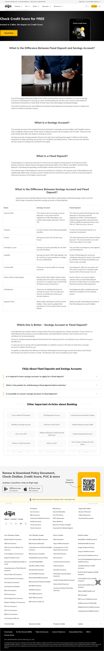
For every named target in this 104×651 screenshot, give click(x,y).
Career (20, 519)
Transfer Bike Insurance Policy (38, 558)
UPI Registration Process (52, 415)
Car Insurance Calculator (12, 586)
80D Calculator (82, 595)
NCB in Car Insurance (11, 614)
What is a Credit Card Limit (21, 443)
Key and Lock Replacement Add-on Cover (15, 563)
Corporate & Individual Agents (63, 528)
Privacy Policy (9, 635)
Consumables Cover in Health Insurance (87, 580)
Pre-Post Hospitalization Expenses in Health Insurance (89, 560)
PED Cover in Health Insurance (87, 599)
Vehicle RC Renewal (59, 554)
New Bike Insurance (35, 585)
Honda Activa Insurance (36, 570)
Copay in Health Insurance (86, 551)
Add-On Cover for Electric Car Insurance (13, 549)
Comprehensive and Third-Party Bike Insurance (40, 549)
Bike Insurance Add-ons (36, 601)
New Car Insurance (10, 590)
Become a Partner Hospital (62, 525)
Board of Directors (85, 512)
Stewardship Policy (76, 632)
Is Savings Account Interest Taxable (82, 415)
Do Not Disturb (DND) (24, 632)
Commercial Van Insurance (61, 562)
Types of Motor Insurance (61, 543)
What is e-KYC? (52, 443)
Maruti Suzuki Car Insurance (13, 539)
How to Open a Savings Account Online (82, 443)
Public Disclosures (84, 515)
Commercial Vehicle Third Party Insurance (63, 589)
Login (95, 6)
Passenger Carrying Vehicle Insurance (62, 575)
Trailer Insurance (58, 566)
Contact (14, 519)
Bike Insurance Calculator (37, 554)
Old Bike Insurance (35, 590)
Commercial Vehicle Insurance (40, 518)
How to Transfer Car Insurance (13, 578)
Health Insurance (35, 521)
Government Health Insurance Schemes (87, 586)
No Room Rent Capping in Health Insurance (88, 573)
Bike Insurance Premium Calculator (40, 582)
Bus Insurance (57, 558)
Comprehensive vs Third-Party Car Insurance (15, 569)
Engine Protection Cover (12, 558)
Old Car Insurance (10, 594)
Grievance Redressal (11, 1)
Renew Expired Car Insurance (13, 598)
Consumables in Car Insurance (13, 554)
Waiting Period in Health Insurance (89, 607)
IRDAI (88, 632)
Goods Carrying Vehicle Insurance (64, 580)
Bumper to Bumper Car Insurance (14, 602)
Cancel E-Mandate (59, 512)
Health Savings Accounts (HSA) (82, 425)
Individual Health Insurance (86, 543)
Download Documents (86, 518)
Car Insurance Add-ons (11, 618)
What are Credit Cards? (52, 425)
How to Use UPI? (21, 434)
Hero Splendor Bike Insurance (38, 539)
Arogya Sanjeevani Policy (86, 547)
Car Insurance (34, 512)
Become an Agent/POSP (38, 1)
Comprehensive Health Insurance (88, 611)
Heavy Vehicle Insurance (61, 584)
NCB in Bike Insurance (36, 597)
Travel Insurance (35, 525)
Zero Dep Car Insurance (11, 582)
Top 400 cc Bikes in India (36, 566)
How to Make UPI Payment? (21, 415)
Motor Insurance (58, 539)
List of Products (58, 515)
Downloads (8, 632)
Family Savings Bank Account (82, 434)
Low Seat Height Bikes (36, 562)
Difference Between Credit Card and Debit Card (52, 434)
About (6, 519)
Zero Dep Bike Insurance (36, 574)
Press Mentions (58, 521)
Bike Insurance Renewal (36, 543)
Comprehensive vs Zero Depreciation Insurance (60, 549)
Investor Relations (24, 1)
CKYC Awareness (58, 518)
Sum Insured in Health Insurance (88, 555)
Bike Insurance (35, 515)
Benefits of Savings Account (21, 425)
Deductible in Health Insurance (87, 539)
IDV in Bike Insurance (35, 593)
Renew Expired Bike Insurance (38, 577)
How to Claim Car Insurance (13, 574)
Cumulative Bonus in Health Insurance (86, 567)
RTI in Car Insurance (10, 606)
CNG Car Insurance (10, 543)
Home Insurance (35, 528)
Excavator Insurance (59, 570)
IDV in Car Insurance (10, 610)
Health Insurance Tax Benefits (87, 603)
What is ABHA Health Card (86, 591)
